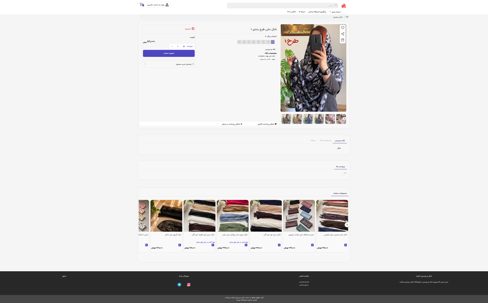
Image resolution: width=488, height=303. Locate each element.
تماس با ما (291, 11)
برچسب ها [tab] (340, 166)
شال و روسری (337, 17)
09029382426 (304, 282)
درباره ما (302, 11)
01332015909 (304, 285)
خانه (347, 17)
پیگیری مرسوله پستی (317, 11)
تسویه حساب (168, 53)
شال (345, 173)
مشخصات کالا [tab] (325, 140)
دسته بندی (336, 12)
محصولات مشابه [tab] (340, 193)
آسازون (233, 300)
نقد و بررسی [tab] (340, 140)
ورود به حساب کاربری (156, 5)
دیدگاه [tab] (313, 140)
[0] (138, 4)
